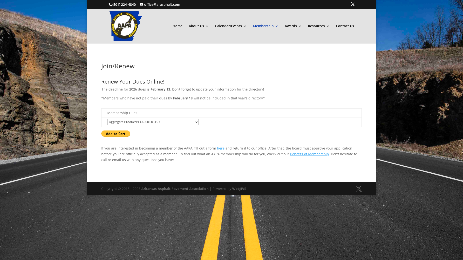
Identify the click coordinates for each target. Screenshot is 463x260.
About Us (196, 26)
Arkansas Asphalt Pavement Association (175, 188)
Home (178, 26)
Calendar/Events (228, 26)
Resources (316, 26)
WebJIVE (239, 188)
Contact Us (345, 26)
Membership (263, 26)
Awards (291, 26)
